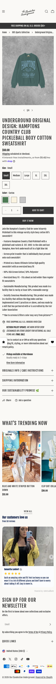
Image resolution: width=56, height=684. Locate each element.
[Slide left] (24, 110)
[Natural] (14, 200)
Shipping (6, 153)
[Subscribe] (50, 624)
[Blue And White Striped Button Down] (21, 456)
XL (36, 175)
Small (6, 175)
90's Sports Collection (21, 32)
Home (4, 32)
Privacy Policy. (46, 632)
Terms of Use (33, 632)
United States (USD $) (15, 651)
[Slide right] (32, 110)
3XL (5, 184)
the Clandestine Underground (21, 677)
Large (26, 175)
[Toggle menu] (3, 11)
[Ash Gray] (23, 200)
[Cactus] (5, 200)
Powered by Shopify (44, 677)
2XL (45, 175)
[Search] (46, 11)
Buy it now (28, 220)
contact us (17, 339)
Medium (16, 175)
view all (28, 511)
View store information (15, 363)
